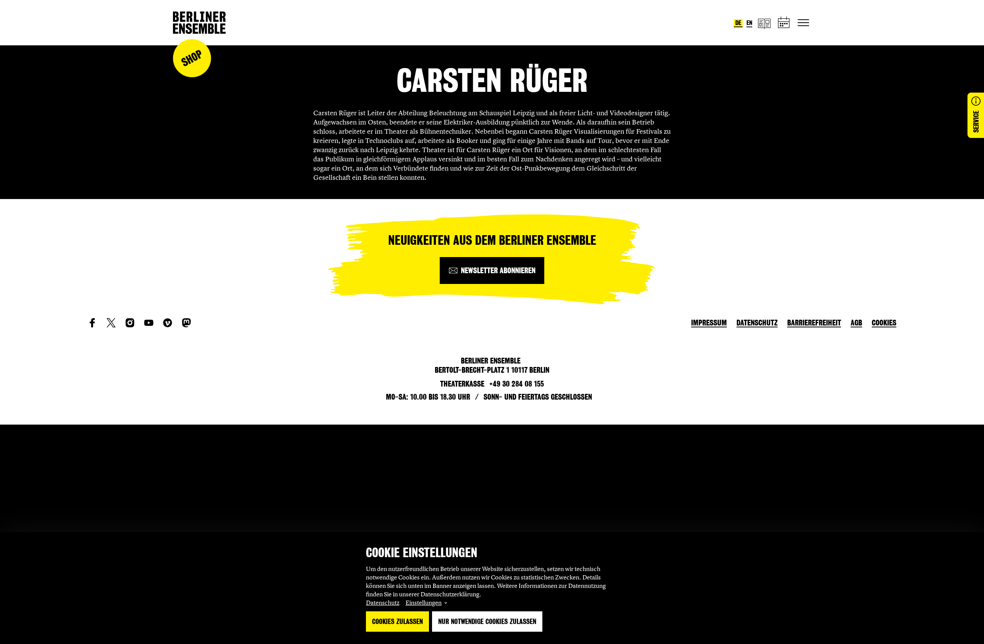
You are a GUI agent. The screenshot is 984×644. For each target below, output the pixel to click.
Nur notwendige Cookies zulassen (487, 621)
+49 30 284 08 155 (516, 383)
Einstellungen (424, 602)
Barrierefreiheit (814, 322)
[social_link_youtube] (148, 322)
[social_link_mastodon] (186, 322)
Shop (191, 58)
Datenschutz (382, 602)
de (738, 23)
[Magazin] (764, 23)
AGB (856, 322)
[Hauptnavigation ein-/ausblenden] (803, 22)
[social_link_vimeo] (167, 322)
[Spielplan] (784, 23)
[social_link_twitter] (111, 322)
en (749, 23)
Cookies (884, 322)
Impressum (709, 322)
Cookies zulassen (397, 621)
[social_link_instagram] (130, 322)
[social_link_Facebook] (92, 322)
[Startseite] (199, 23)
